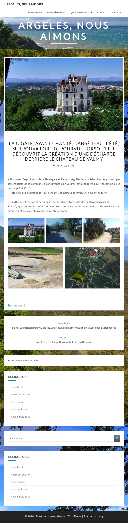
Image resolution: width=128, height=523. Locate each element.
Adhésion (117, 12)
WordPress (74, 516)
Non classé (18, 305)
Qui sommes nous (80, 12)
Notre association (21, 394)
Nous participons (20, 416)
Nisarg (99, 516)
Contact (101, 12)
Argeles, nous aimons (24, 4)
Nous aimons (35, 12)
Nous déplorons (56, 12)
